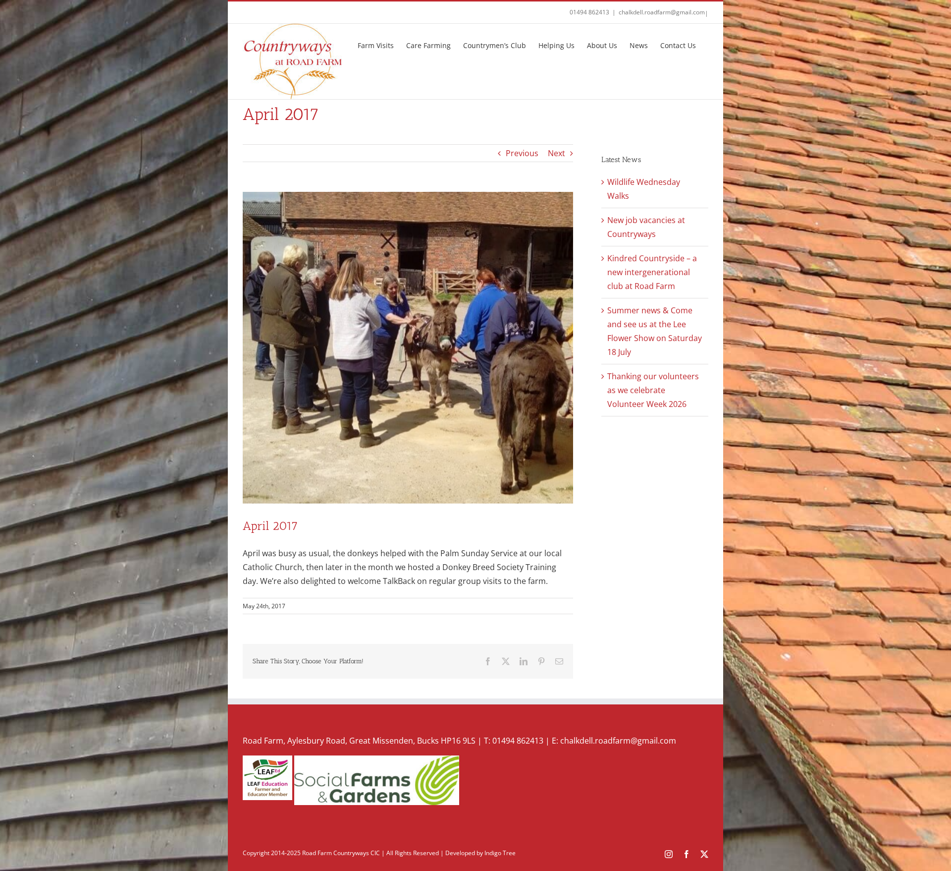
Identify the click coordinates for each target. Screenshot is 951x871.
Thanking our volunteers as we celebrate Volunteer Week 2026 (653, 390)
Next (556, 153)
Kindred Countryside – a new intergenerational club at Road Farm (652, 272)
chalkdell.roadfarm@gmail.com (662, 12)
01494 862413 (589, 12)
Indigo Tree (500, 853)
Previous (522, 153)
